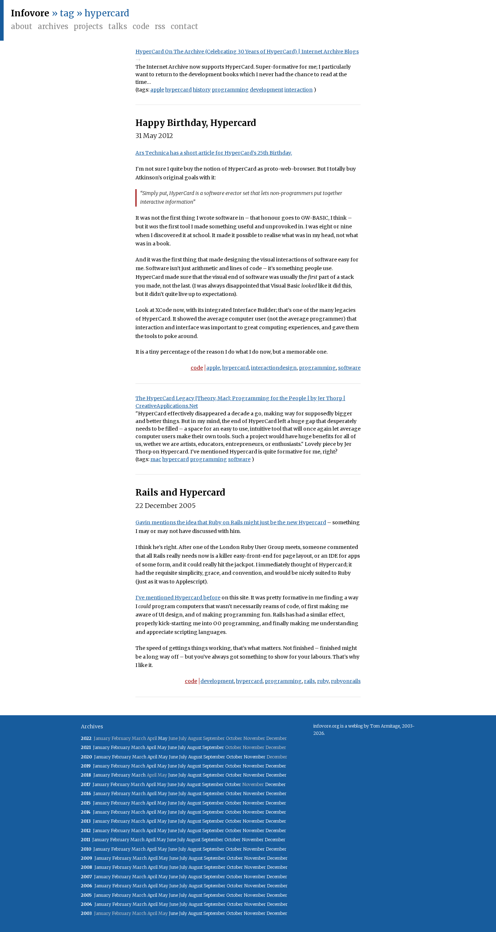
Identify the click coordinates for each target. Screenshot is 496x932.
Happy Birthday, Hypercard (195, 123)
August (194, 747)
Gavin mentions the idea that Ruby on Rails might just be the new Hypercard (230, 522)
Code (141, 26)
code (197, 368)
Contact (184, 26)
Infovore (30, 13)
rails (309, 681)
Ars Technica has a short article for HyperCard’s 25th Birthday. (213, 153)
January (101, 747)
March (138, 747)
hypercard (178, 89)
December (275, 766)
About (21, 26)
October (234, 757)
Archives (53, 26)
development (266, 89)
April (151, 747)
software (349, 368)
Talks (117, 26)
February (120, 747)
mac (155, 459)
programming (230, 89)
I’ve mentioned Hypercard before (177, 597)
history (202, 89)
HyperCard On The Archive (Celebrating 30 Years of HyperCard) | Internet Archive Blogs (247, 51)
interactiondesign (274, 368)
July (182, 747)
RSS (160, 26)
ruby (323, 681)
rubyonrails (346, 681)
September (213, 747)
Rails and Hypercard (180, 492)
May (162, 738)
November (254, 757)
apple (157, 89)
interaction (298, 89)
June (172, 747)
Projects (88, 26)
